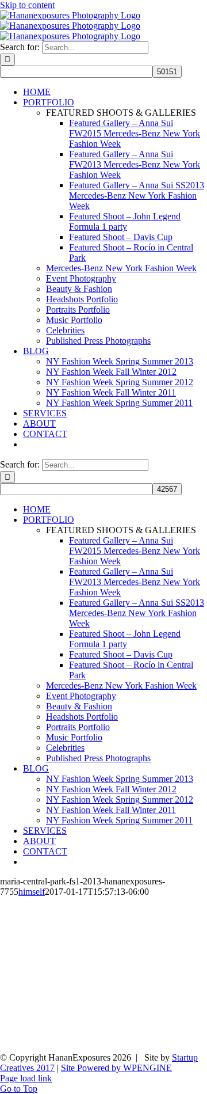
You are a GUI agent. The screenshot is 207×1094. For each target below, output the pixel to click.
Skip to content (27, 5)
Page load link (26, 1078)
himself (31, 892)
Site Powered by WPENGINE (116, 1068)
